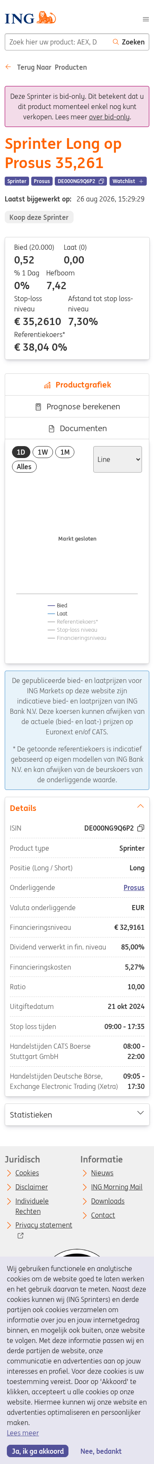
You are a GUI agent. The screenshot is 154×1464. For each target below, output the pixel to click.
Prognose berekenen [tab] (81, 406)
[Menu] (145, 18)
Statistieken (30, 1114)
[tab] (21, 452)
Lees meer (23, 1433)
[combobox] (56, 42)
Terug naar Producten (51, 67)
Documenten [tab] (81, 428)
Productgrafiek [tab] (81, 384)
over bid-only (109, 116)
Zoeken (133, 42)
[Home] (30, 18)
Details (22, 808)
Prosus (134, 887)
